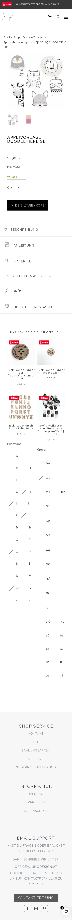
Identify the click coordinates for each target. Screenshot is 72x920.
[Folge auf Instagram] (36, 908)
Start (7, 37)
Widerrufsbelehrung (36, 767)
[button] (58, 58)
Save (8, 4)
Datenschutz (36, 811)
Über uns (36, 794)
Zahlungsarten (36, 750)
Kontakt (36, 733)
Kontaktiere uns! (36, 898)
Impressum (36, 802)
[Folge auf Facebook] (27, 908)
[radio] (13, 456)
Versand (36, 759)
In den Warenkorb (27, 205)
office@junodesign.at (36, 867)
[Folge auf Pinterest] (44, 908)
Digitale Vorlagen (33, 37)
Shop (16, 37)
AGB (36, 742)
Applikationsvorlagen (17, 42)
